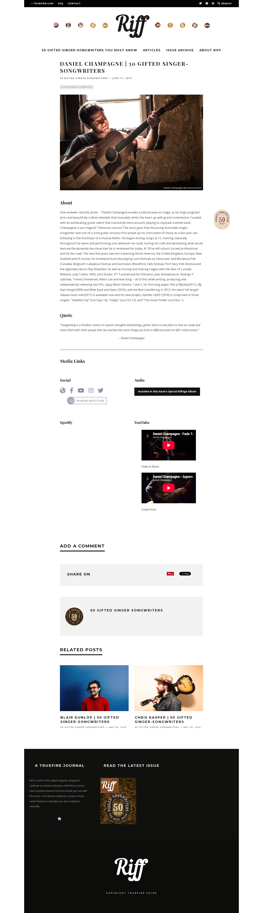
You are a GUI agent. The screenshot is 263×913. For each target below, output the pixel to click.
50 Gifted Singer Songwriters (84, 78)
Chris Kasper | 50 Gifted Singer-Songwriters (164, 720)
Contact (74, 3)
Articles (152, 50)
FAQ (60, 3)
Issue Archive (180, 50)
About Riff (210, 50)
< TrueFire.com (42, 3)
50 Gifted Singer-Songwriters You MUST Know (89, 50)
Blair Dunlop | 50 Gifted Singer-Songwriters (89, 720)
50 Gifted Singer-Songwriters (76, 87)
